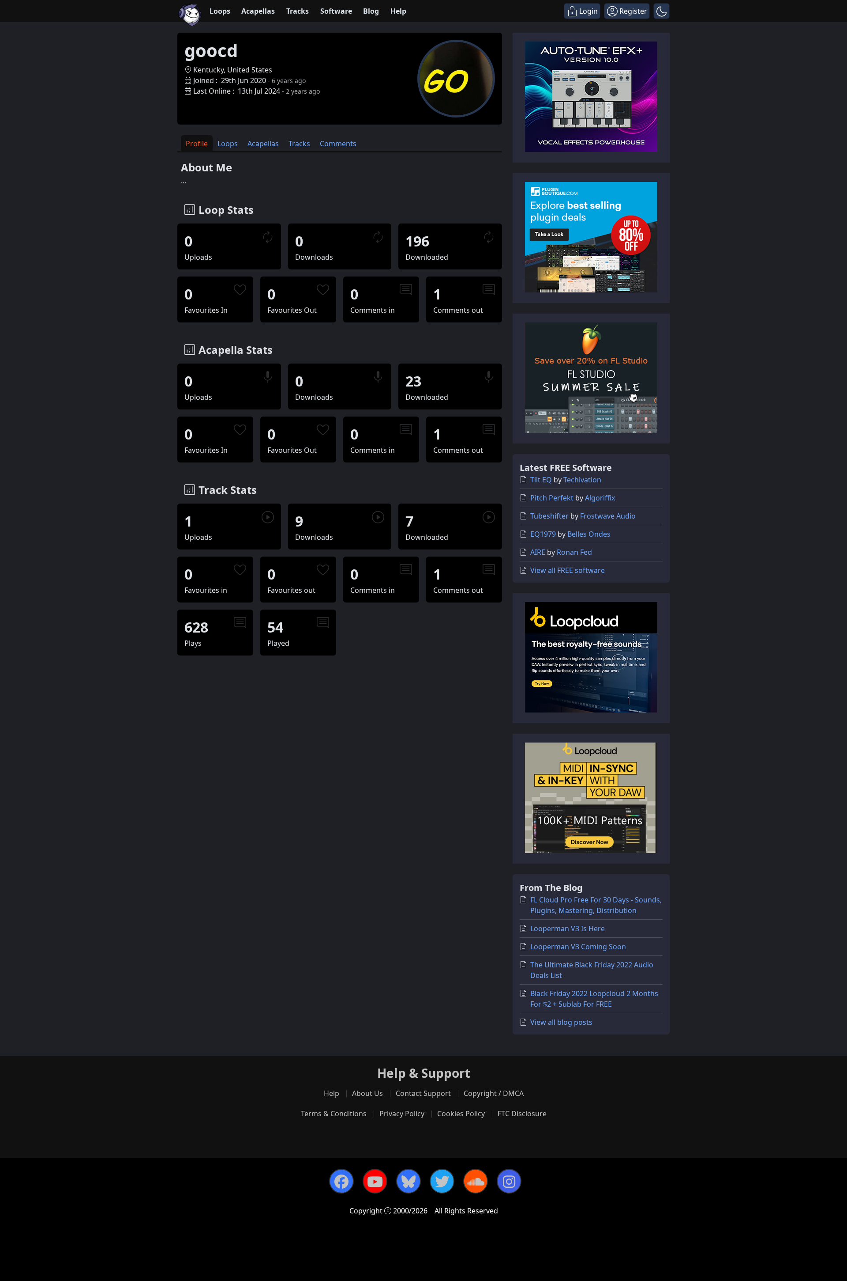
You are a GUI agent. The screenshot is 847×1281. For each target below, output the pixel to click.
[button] (661, 11)
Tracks (297, 11)
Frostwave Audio (608, 516)
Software (336, 11)
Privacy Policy (401, 1113)
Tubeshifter (549, 516)
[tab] (197, 143)
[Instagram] (509, 1181)
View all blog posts (561, 1022)
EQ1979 (543, 534)
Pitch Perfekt (551, 498)
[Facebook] (341, 1181)
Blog (371, 11)
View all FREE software (567, 570)
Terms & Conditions (334, 1113)
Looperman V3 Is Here (567, 928)
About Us (367, 1093)
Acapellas (258, 11)
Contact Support (423, 1093)
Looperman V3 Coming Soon (578, 946)
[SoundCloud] (475, 1181)
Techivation (582, 480)
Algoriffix (600, 498)
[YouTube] (375, 1181)
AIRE (537, 552)
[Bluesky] (408, 1181)
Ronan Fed (574, 552)
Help (398, 11)
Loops (220, 11)
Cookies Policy (461, 1113)
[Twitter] (442, 1181)
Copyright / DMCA (494, 1093)
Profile (197, 143)
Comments (338, 143)
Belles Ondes (589, 534)
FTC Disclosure (522, 1113)
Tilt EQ (541, 480)
